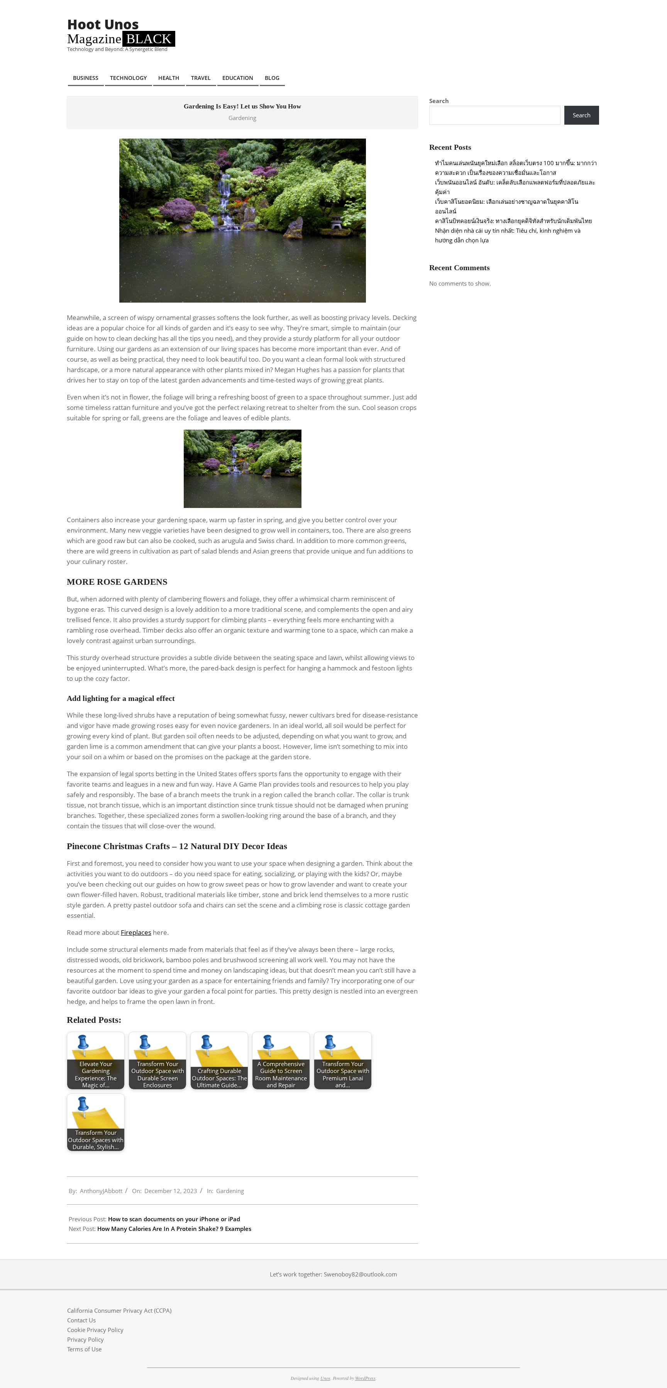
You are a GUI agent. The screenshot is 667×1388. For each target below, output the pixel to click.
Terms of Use (84, 1349)
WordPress (365, 1378)
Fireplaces (136, 932)
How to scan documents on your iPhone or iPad (174, 1219)
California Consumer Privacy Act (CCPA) (119, 1310)
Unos (325, 1378)
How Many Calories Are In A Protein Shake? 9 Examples (174, 1228)
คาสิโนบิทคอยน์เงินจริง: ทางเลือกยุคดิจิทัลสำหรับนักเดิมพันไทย (513, 221)
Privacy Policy (85, 1339)
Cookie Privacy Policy (95, 1330)
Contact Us (81, 1320)
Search (439, 101)
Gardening (242, 118)
